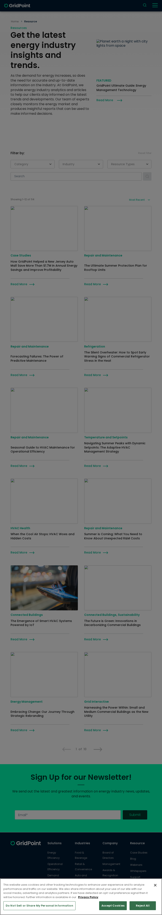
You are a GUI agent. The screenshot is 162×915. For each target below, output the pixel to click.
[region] (81, 896)
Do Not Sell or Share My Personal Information (39, 906)
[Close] (155, 885)
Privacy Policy (88, 897)
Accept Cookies (112, 906)
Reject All (142, 906)
